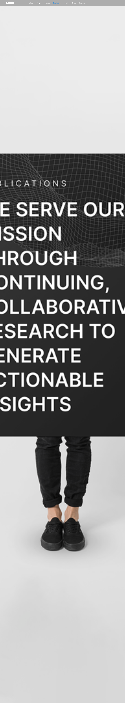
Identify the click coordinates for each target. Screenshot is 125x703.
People (39, 3)
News (74, 3)
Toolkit (67, 3)
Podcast (82, 3)
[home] (10, 3)
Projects (47, 3)
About (31, 3)
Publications (57, 3)
